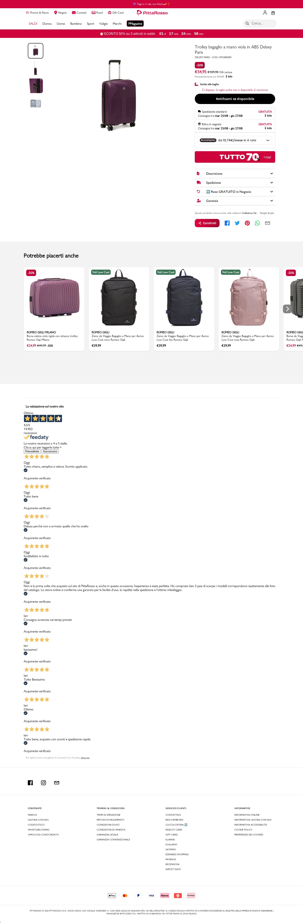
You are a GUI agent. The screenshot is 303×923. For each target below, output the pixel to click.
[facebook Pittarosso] (30, 782)
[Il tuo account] (265, 13)
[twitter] (237, 223)
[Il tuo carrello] (273, 13)
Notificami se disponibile (235, 99)
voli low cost (100, 272)
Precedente (32, 451)
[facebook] (227, 223)
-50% (199, 65)
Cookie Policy (243, 829)
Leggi (267, 157)
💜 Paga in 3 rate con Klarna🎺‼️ (151, 4)
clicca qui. (85, 757)
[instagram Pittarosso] (43, 782)
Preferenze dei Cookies (248, 834)
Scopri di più (267, 213)
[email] (267, 223)
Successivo (50, 451)
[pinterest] (247, 223)
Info (230, 76)
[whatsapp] (257, 223)
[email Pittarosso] (57, 782)
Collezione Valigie (250, 213)
